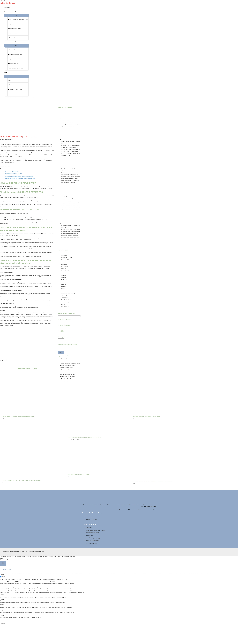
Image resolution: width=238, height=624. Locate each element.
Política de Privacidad (29, 551)
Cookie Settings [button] (3, 559)
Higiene (62, 268)
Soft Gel (63, 290)
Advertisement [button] (3, 609)
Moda (10, 84)
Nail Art (62, 279)
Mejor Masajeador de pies (14, 63)
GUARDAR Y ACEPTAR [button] (5, 618)
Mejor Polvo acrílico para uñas (15, 28)
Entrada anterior (3, 359)
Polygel (62, 284)
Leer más (70, 209)
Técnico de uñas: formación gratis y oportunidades (146, 416)
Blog (5, 72)
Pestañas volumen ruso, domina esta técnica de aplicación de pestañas (152, 481)
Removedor (63, 288)
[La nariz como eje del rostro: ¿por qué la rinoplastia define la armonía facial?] (66, 118)
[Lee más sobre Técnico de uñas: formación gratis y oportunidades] (164, 413)
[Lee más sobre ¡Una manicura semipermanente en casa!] (89, 471)
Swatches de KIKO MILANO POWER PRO (12, 174)
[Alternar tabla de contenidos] (1, 169)
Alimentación (64, 255)
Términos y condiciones (39, 551)
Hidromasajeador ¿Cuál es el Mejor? (16, 68)
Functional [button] (2, 594)
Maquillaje (63, 273)
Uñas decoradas (7, 7)
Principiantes (63, 286)
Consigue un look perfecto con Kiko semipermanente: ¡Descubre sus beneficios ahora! (20, 178)
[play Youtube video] (27, 342)
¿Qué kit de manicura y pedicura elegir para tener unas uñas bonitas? (21, 480)
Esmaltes (63, 264)
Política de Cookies (20, 551)
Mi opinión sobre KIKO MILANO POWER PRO (13, 173)
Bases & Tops (64, 259)
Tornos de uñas (64, 302)
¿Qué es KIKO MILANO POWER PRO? (12, 171)
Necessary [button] (2, 574)
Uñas (10, 80)
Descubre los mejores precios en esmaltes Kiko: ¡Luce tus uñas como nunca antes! (19, 176)
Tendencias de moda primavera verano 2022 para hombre (18, 416)
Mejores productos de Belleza (9, 42)
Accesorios (2, 139)
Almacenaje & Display (65, 257)
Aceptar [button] (8, 559)
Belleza (10, 93)
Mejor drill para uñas (13, 33)
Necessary (3, 576)
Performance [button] (2, 599)
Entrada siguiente (4, 360)
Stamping (63, 295)
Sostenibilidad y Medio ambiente (15, 89)
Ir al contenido (3, 0)
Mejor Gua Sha (12, 49)
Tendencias (63, 297)
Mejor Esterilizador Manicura (15, 37)
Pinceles (63, 282)
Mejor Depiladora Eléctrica (14, 59)
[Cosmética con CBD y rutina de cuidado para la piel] (66, 139)
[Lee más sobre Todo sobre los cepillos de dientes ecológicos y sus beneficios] (99, 434)
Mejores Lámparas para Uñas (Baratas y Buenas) (18, 19)
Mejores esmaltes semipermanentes (16, 23)
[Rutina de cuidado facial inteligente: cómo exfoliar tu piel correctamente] (66, 166)
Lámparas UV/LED (65, 270)
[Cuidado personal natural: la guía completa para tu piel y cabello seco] (66, 223)
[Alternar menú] (16, 15)
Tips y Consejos (64, 299)
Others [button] (1, 614)
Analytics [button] (2, 604)
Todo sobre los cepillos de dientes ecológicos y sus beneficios (84, 437)
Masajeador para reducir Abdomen (16, 54)
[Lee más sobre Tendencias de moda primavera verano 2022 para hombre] (34, 413)
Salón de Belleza (7, 3)
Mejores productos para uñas (9, 11)
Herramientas (64, 266)
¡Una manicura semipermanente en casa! (78, 474)
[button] (16, 12)
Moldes (62, 277)
